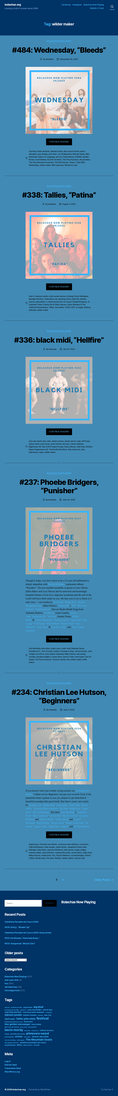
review (18, 1036)
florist (68, 299)
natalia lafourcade (62, 852)
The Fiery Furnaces (70, 159)
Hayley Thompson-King (64, 651)
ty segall (79, 307)
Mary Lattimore (40, 815)
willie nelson (28, 1045)
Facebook (66, 4)
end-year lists (11, 980)
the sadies (59, 307)
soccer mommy (10, 1040)
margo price (35, 1030)
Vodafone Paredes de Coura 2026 (21, 922)
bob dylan (45, 648)
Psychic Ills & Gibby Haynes (54, 304)
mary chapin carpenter (54, 654)
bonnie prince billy (12, 1010)
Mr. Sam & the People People (51, 447)
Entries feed (11, 1065)
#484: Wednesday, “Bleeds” (59, 49)
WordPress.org (12, 1071)
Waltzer (64, 826)
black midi (41, 441)
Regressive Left (41, 449)
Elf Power (86, 441)
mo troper (67, 302)
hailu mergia (49, 847)
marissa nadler (35, 852)
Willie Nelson (53, 623)
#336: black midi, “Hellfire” (59, 339)
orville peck (46, 855)
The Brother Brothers (58, 449)
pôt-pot (59, 157)
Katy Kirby (74, 805)
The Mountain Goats (39, 1039)
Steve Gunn (42, 627)
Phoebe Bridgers (56, 584)
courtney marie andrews (39, 151)
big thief (38, 1006)
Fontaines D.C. (39, 616)
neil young (81, 654)
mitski (7, 1034)
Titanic (72, 162)
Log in (7, 1061)
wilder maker (45, 165)
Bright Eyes (71, 602)
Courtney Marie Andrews (45, 808)
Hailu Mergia (43, 823)
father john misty (25, 1018)
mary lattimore (48, 852)
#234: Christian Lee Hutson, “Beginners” (59, 696)
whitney (87, 307)
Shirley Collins (70, 815)
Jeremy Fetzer (81, 651)
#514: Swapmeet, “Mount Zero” (20, 943)
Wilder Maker (62, 819)
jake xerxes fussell (71, 151)
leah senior (68, 850)
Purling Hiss (63, 605)
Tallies (51, 307)
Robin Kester (68, 157)
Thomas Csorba (61, 620)
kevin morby (14, 1030)
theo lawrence (74, 449)
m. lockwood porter (54, 302)
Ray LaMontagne (41, 812)
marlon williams (76, 444)
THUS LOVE (70, 307)
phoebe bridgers (44, 657)
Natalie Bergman (80, 302)
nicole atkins (76, 852)
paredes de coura (17, 1034)
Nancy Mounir (70, 447)
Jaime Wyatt (61, 847)
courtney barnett (13, 1012)
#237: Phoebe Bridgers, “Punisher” (59, 486)
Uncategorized (12, 990)
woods (37, 1045)
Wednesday (34, 165)
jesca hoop (45, 444)
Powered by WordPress (39, 1089)
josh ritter (52, 154)
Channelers (49, 299)
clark (49, 441)
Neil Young (39, 623)
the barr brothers (54, 159)
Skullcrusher (49, 805)
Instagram (77, 4)
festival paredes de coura (14, 1022)
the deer (50, 858)
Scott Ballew (41, 159)
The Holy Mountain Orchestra (41, 162)
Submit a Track (97, 8)
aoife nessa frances (57, 296)
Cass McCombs (58, 627)
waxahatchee (10, 1045)
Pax (53, 855)
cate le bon (47, 1010)
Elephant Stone (42, 609)
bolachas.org (13, 4)
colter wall (65, 648)
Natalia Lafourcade (74, 823)
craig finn (48, 1012)
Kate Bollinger (68, 812)
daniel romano (58, 441)
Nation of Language (46, 157)
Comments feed (13, 1068)
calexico (23, 1010)
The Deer (63, 808)
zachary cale (79, 858)
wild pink (32, 310)
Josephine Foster (74, 847)
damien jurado (56, 151)
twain (41, 452)
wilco (19, 1045)
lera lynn (65, 444)
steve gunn (79, 657)
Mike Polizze (70, 654)
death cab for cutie (73, 441)
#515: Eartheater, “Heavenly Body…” (22, 938)
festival (43, 1018)
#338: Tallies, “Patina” (59, 194)
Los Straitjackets (65, 154)
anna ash (32, 441)
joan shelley (43, 154)
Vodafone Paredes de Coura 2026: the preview (28, 932)
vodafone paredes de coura (33, 1042)
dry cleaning (60, 299)
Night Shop (54, 826)
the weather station (11, 1043)
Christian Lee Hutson (48, 844)
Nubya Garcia (57, 823)
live (6, 983)
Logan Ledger (40, 826)
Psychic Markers (82, 826)
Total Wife (80, 162)
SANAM (78, 157)
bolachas (49, 59)
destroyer (10, 1018)
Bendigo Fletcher (36, 299)
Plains (39, 304)
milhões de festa (46, 1030)
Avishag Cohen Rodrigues (77, 296)
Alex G (31, 296)
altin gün (7, 1007)
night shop (87, 852)
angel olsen (28, 1007)
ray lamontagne (77, 855)
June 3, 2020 (69, 710)
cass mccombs (34, 1010)
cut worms (83, 844)
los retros (40, 654)
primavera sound (37, 1033)
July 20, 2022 (69, 349)
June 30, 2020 (69, 500)
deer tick (47, 1015)
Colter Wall (75, 620)
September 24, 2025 (69, 59)
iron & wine (36, 1024)
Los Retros (49, 612)
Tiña (74, 605)
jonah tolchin (56, 444)
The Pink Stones (61, 162)
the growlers (85, 159)
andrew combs (41, 296)
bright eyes (55, 648)
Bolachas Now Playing (94, 4)
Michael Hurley (79, 154)
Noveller (52, 616)
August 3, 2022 (68, 204)
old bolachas (11, 987)
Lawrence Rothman (55, 850)
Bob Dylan (58, 602)
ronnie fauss (57, 657)
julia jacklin (40, 302)
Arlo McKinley (35, 648)
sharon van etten (40, 1036)
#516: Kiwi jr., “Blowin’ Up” (17, 927)
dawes (40, 1015)
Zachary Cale (35, 805)
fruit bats (28, 1021)
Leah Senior (62, 805)
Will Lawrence (58, 165)
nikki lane (81, 447)
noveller (32, 657)
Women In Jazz (71, 165)
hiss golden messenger (17, 1024)
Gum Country (47, 651)
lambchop (27, 1030)
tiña (68, 659)
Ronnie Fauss (67, 623)
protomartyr (9, 1037)
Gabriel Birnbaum (44, 620)
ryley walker (27, 1037)
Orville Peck (55, 815)
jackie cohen (34, 444)
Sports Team (68, 657)
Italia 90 (75, 299)
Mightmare (33, 447)
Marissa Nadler (46, 819)
